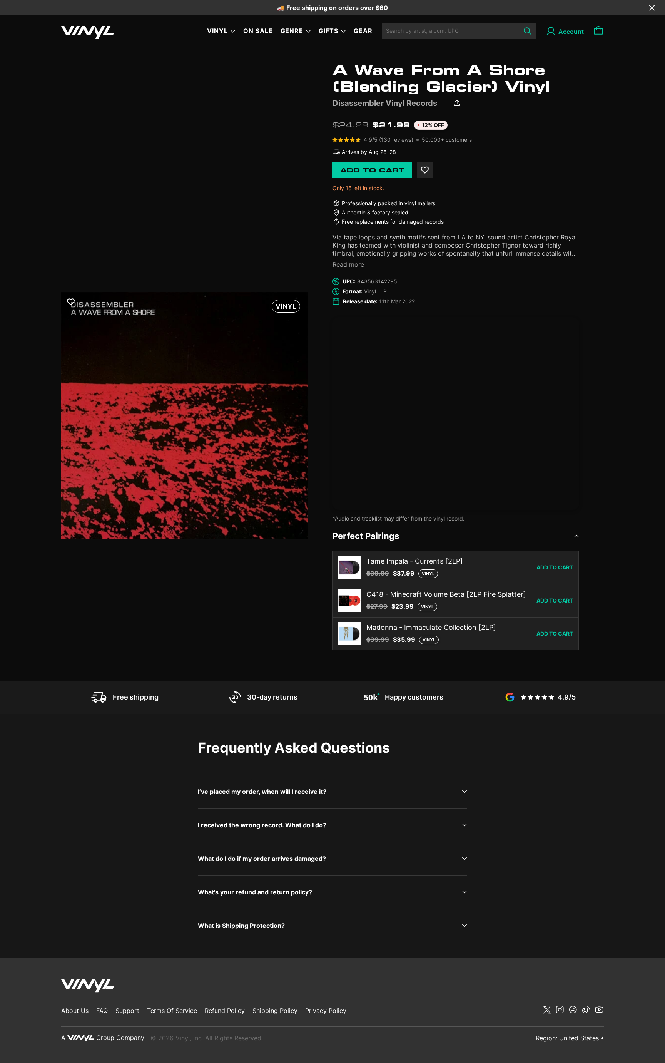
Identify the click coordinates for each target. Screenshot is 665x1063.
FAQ (102, 1010)
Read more (348, 264)
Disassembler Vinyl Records (384, 103)
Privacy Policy (325, 1010)
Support (127, 1010)
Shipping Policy (274, 1010)
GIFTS (328, 31)
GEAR (363, 31)
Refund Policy (225, 1010)
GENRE (292, 31)
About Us (75, 1010)
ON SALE (258, 31)
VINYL (217, 31)
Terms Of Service (172, 1010)
